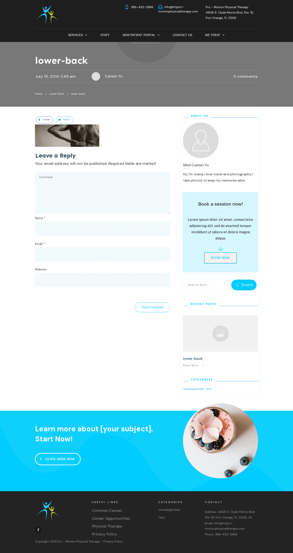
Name (40, 218)
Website (41, 269)
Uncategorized (193, 389)
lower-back (61, 60)
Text (208, 389)
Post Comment (152, 307)
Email (40, 244)
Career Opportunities (111, 518)
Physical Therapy (107, 526)
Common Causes (107, 510)
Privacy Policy (104, 534)
